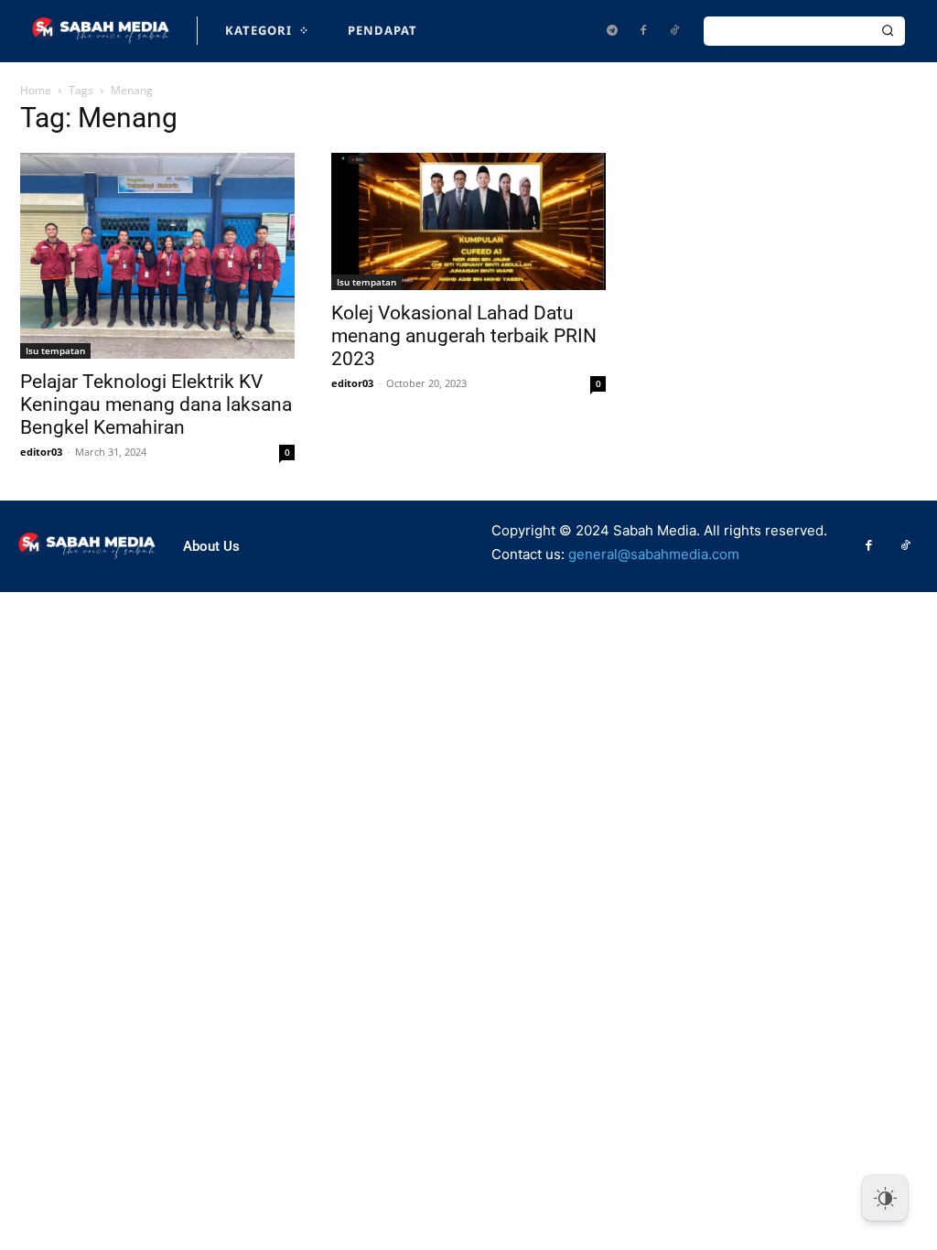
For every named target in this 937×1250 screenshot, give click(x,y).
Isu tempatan (55, 350)
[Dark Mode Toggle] (885, 1198)
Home (35, 90)
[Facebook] (643, 31)
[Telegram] (612, 31)
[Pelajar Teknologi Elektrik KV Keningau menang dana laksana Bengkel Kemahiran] (157, 256)
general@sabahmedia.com (653, 554)
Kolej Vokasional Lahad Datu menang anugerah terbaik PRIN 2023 (464, 336)
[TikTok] (674, 31)
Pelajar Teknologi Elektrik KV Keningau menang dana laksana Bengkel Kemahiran (156, 404)
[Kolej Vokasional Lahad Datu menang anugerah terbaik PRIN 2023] (468, 221)
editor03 (41, 451)
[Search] (887, 31)
